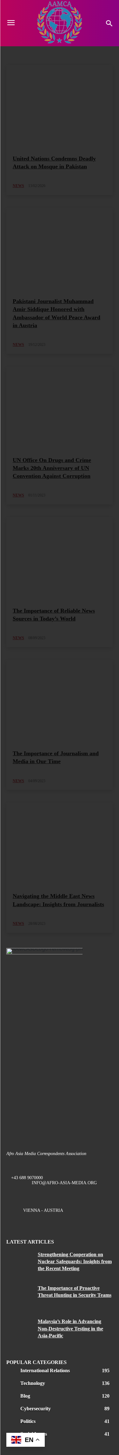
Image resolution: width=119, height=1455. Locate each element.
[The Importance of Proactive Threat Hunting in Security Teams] (19, 1296)
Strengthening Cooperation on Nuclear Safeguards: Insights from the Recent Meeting (75, 1261)
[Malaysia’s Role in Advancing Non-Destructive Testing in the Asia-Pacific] (19, 1329)
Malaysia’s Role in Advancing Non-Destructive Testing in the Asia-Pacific (70, 1328)
